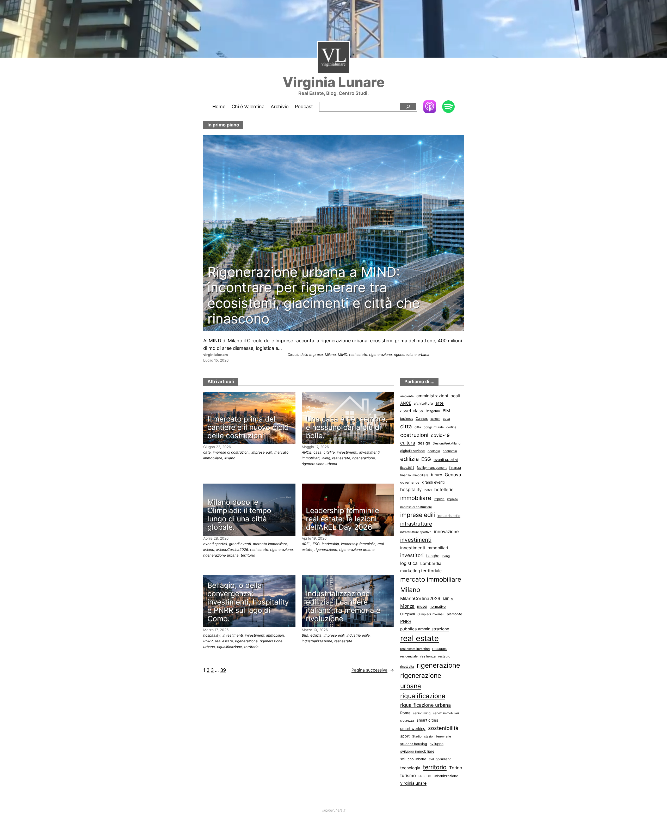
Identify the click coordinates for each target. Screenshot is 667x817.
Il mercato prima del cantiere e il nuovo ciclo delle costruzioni (248, 427)
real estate (358, 354)
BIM (305, 635)
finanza (455, 467)
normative (438, 606)
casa (317, 452)
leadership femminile (358, 544)
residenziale (409, 656)
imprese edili (261, 452)
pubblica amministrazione (424, 628)
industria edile (358, 635)
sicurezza (407, 720)
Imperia (439, 499)
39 (223, 670)
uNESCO (424, 776)
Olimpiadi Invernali (430, 614)
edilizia (316, 635)
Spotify (448, 107)
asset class (411, 410)
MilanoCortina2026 (232, 549)
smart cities (427, 720)
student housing (413, 744)
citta (207, 452)
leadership (330, 544)
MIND (342, 354)
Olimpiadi (407, 614)
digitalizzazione (412, 451)
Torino (455, 767)
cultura (407, 443)
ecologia (434, 451)
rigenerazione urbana (411, 354)
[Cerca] (408, 107)
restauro (444, 656)
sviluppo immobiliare (417, 751)
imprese (452, 499)
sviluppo (436, 744)
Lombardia (430, 563)
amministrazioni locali (438, 395)
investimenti (347, 452)
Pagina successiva (372, 670)
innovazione (446, 531)
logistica (409, 563)
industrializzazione (317, 641)
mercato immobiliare (270, 544)
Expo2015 (407, 468)
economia (450, 451)
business (406, 418)
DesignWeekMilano (446, 443)
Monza (407, 606)
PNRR (208, 641)
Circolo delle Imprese (305, 354)
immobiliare (415, 498)
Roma (405, 713)
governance (409, 482)
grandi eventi (240, 544)
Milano (330, 354)
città (418, 427)
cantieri (435, 418)
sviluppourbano (440, 759)
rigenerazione (380, 354)
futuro (436, 475)
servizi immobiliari (446, 713)
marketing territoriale (421, 570)
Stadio (417, 736)
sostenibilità (443, 728)
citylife (329, 452)
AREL (306, 544)
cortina (451, 427)
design (424, 443)
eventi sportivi (215, 544)
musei (422, 606)
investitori (412, 555)
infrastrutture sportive (415, 532)
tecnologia (410, 767)
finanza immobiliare (414, 475)
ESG (316, 544)
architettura (423, 403)
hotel (428, 490)
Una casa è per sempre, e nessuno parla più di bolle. (346, 427)
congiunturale (434, 427)
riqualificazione (229, 647)
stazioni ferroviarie (437, 736)
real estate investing (415, 649)
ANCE (306, 452)
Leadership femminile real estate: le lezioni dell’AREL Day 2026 (342, 519)
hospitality (211, 635)
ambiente (407, 396)
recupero (439, 649)
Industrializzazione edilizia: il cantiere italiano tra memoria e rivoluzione (343, 606)
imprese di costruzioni (231, 452)
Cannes (422, 418)
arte (439, 403)
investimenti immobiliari (264, 635)
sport (405, 736)
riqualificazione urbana (425, 705)
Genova (453, 474)
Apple (429, 106)
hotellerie (444, 489)
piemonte (454, 614)
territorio (248, 555)
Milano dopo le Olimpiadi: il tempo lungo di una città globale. (239, 515)
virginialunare (413, 783)
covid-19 (440, 435)
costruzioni (414, 435)
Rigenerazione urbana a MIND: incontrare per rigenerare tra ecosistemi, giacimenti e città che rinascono (313, 295)
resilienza (428, 656)
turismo (408, 775)
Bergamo (433, 411)
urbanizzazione (446, 776)
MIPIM (448, 599)
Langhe (432, 555)
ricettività (407, 666)
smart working (412, 728)
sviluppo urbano (413, 759)
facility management (432, 468)
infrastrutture (416, 524)
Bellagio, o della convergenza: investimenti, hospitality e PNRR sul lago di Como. (248, 602)
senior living (421, 713)
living (326, 458)
